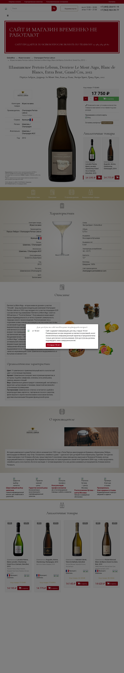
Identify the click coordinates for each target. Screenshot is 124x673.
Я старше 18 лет (53, 345)
